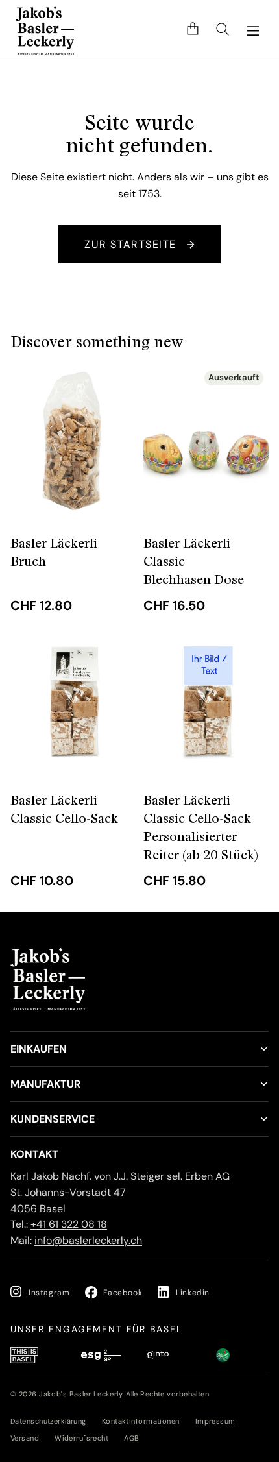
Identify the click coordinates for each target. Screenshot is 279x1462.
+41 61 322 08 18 (68, 1224)
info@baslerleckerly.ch (88, 1240)
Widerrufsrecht (81, 1438)
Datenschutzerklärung (48, 1421)
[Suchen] (222, 30)
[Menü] (253, 31)
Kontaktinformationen (141, 1421)
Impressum (215, 1421)
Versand (24, 1438)
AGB (131, 1438)
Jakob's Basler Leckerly (80, 1393)
